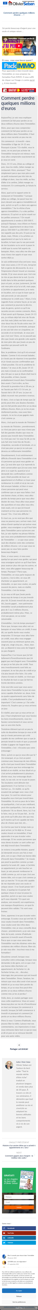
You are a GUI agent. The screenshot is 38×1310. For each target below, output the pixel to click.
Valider (19, 1207)
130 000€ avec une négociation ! (17, 1261)
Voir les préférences (19, 1302)
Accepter (19, 1291)
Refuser (19, 1296)
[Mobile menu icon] (5, 3)
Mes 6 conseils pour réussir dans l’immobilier (21, 1255)
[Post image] (4, 1257)
